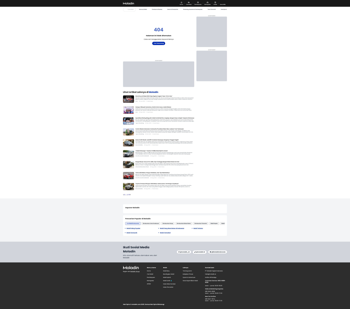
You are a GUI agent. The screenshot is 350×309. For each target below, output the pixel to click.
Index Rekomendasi (169, 284)
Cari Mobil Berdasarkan (133, 223)
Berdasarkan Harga (168, 223)
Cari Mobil (150, 274)
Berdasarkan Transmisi (201, 223)
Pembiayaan (151, 277)
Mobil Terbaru (198, 228)
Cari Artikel (131, 9)
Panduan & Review (157, 9)
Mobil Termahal (165, 233)
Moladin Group (135, 271)
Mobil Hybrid (167, 277)
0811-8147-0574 (210, 299)
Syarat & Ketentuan (189, 277)
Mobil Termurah (132, 233)
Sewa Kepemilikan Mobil (190, 281)
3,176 (128, 194)
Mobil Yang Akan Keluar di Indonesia (172, 228)
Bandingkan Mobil (168, 274)
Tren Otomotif (212, 9)
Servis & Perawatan (172, 9)
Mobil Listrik (166, 281)
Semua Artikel (143, 9)
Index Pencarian (168, 287)
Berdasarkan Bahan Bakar (184, 223)
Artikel (149, 284)
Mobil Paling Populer (133, 228)
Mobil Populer (214, 223)
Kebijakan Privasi (188, 274)
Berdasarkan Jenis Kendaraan (151, 223)
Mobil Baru (224, 223)
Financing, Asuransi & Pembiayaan (192, 9)
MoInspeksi (150, 281)
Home (149, 271)
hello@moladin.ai (210, 274)
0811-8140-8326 (210, 291)
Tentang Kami (187, 271)
